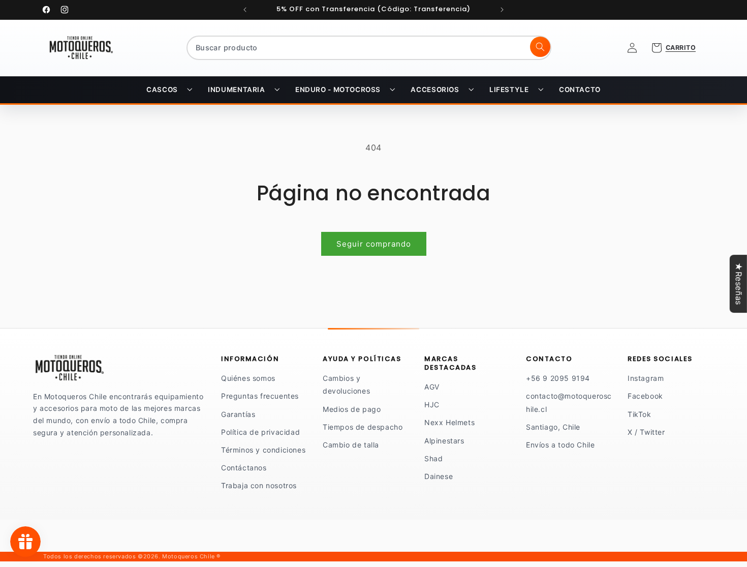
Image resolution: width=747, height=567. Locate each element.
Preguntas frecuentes (260, 396)
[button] (169, 90)
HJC (432, 404)
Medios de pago (352, 409)
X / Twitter (646, 432)
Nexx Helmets (449, 422)
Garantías (238, 414)
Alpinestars (444, 440)
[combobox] (368, 48)
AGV (432, 386)
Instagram (646, 378)
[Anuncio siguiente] (502, 9)
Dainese (438, 476)
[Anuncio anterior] (245, 9)
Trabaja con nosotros (259, 485)
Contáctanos (244, 467)
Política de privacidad (260, 432)
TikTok (639, 414)
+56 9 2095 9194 (558, 378)
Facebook (645, 396)
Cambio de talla (351, 444)
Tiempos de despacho (362, 427)
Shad (433, 458)
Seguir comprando (373, 244)
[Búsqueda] (540, 47)
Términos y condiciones (263, 449)
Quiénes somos (248, 378)
